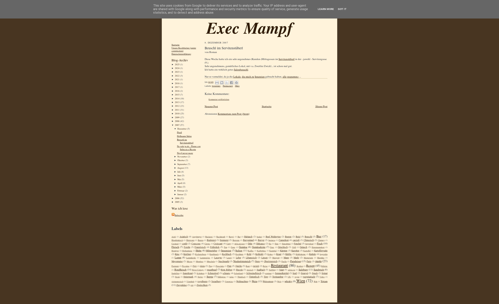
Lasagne (218, 257)
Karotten (295, 250)
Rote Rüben (226, 269)
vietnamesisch (177, 281)
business (271, 240)
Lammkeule (191, 257)
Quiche (238, 265)
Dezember (182, 128)
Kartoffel (307, 250)
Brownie (236, 240)
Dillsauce (260, 243)
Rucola (239, 269)
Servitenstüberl (287, 59)
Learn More (326, 9)
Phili (195, 266)
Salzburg (303, 269)
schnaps (226, 273)
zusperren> (293, 76)
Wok (315, 281)
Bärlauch (248, 236)
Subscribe (179, 215)
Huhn (199, 250)
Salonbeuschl (241, 69)
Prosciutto (220, 266)
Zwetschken (202, 285)
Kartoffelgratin (320, 250)
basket (259, 236)
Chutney (321, 240)
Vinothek (190, 281)
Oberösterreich (270, 261)
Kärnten (283, 250)
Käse (177, 254)
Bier (318, 236)
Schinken (200, 273)
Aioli (174, 236)
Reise (265, 266)
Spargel (304, 273)
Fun (225, 247)
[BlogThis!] (222, 83)
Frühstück (214, 247)
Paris (309, 261)
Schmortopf (213, 273)
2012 (177, 105)
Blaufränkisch (177, 240)
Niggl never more (185, 153)
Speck (315, 273)
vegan (297, 276)
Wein (254, 281)
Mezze (189, 261)
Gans (233, 247)
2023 (177, 71)
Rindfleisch (180, 269)
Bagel (231, 236)
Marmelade (308, 257)
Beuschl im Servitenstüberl (185, 141)
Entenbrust (286, 243)
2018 (177, 83)
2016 (177, 90)
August (180, 167)
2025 (177, 64)
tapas (231, 276)
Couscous (196, 243)
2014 (177, 98)
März (180, 186)
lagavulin (323, 254)
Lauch (229, 257)
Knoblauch (214, 254)
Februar (181, 190)
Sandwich (319, 269)
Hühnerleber (211, 250)
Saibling (272, 269)
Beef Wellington (273, 236)
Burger (261, 240)
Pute (229, 265)
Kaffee (251, 250)
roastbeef (212, 269)
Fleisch (175, 247)
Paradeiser (295, 261)
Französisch (200, 247)
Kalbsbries (261, 250)
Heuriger (175, 250)
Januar (180, 194)
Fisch (320, 243)
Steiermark (188, 276)
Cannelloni (284, 240)
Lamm (178, 257)
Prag (210, 266)
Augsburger (197, 236)
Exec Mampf (249, 27)
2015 (177, 94)
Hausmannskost (318, 247)
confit (184, 243)
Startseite (176, 44)
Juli (179, 171)
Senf (295, 273)
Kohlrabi (259, 254)
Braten (200, 240)
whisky (288, 281)
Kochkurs (239, 254)
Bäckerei (209, 236)
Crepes (207, 243)
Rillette (324, 266)
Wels (279, 281)
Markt (296, 257)
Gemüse (243, 247)
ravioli (256, 265)
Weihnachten (242, 281)
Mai (179, 179)
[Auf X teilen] (227, 83)
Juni (179, 175)
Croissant (218, 243)
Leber (238, 257)
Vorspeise (229, 281)
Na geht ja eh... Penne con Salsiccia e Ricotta (189, 148)
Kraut (278, 254)
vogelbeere (202, 281)
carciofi (296, 240)
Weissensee (268, 281)
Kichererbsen (200, 254)
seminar (268, 273)
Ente (277, 243)
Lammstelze (205, 257)
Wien (237, 86)
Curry (228, 243)
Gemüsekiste (258, 247)
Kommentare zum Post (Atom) (233, 113)
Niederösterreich (242, 261)
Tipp (266, 276)
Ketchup (187, 254)
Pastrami (175, 266)
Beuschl (308, 236)
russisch (250, 269)
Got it (342, 9)
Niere (257, 261)
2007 (177, 124)
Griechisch (283, 247)
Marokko (320, 257)
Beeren (288, 236)
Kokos (270, 254)
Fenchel (297, 243)
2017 (177, 86)
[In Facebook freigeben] (232, 83)
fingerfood (309, 243)
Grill (294, 247)
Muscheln (211, 261)
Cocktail (175, 243)
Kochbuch (226, 254)
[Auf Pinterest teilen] (236, 83)
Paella (284, 261)
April (180, 183)
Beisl (298, 236)
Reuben (300, 266)
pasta (318, 261)
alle (285, 76)
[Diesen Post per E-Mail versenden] (217, 83)
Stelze (200, 276)
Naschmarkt (223, 261)
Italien (238, 250)
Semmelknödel (282, 273)
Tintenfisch (254, 276)
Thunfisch (241, 276)
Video (322, 276)
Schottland (238, 273)
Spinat (324, 273)
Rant (248, 266)
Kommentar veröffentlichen (219, 99)
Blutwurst (190, 240)
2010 (177, 113)
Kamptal (273, 250)
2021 (177, 79)
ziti (192, 285)
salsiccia (291, 269)
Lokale (237, 76)
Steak (177, 276)
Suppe (210, 276)
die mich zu (248, 76)
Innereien (260, 76)
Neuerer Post (211, 106)
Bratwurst (211, 240)
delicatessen (239, 243)
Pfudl (179, 132)
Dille (250, 243)
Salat (281, 269)
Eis (270, 243)
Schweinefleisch (253, 273)
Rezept (310, 266)
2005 (177, 201)
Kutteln (312, 254)
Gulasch (303, 247)
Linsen (264, 257)
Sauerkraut (188, 273)
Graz (272, 247)
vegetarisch (309, 276)
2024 (177, 68)
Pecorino (185, 266)
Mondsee (199, 261)
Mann (286, 257)
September (182, 164)
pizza (202, 265)
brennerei (224, 240)
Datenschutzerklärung (181, 53)
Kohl (249, 254)
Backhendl (220, 236)
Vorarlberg (216, 281)
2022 (177, 75)
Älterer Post (321, 106)
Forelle (187, 247)
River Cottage (198, 269)
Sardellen (175, 273)
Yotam (324, 281)
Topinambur (277, 276)
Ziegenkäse (181, 285)
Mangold (276, 257)
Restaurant (228, 86)
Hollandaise (187, 250)
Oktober (181, 160)
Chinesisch (309, 240)
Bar (239, 236)
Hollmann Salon (184, 136)
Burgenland (248, 240)
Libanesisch (251, 257)
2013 (177, 102)
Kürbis (288, 254)
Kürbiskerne (301, 254)
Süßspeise (222, 276)
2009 (177, 117)
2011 (177, 109)
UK (289, 276)
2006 (177, 198)
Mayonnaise (177, 261)
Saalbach (261, 269)
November (182, 156)
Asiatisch (184, 236)
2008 (177, 121)
